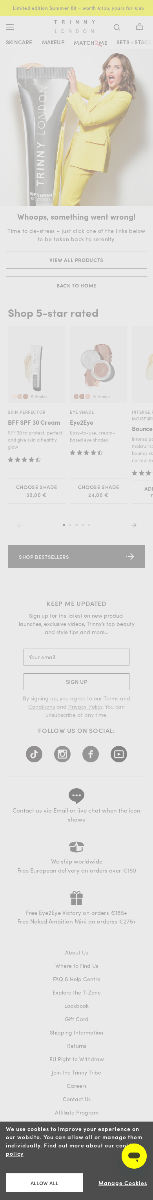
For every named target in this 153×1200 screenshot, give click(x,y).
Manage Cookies (122, 1183)
